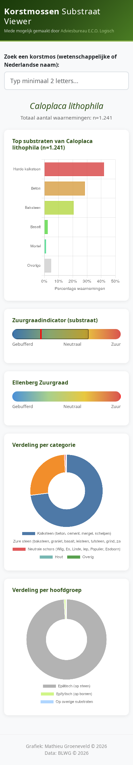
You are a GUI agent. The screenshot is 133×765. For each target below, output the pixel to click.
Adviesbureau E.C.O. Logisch (87, 31)
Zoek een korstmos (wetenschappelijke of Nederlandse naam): (60, 60)
